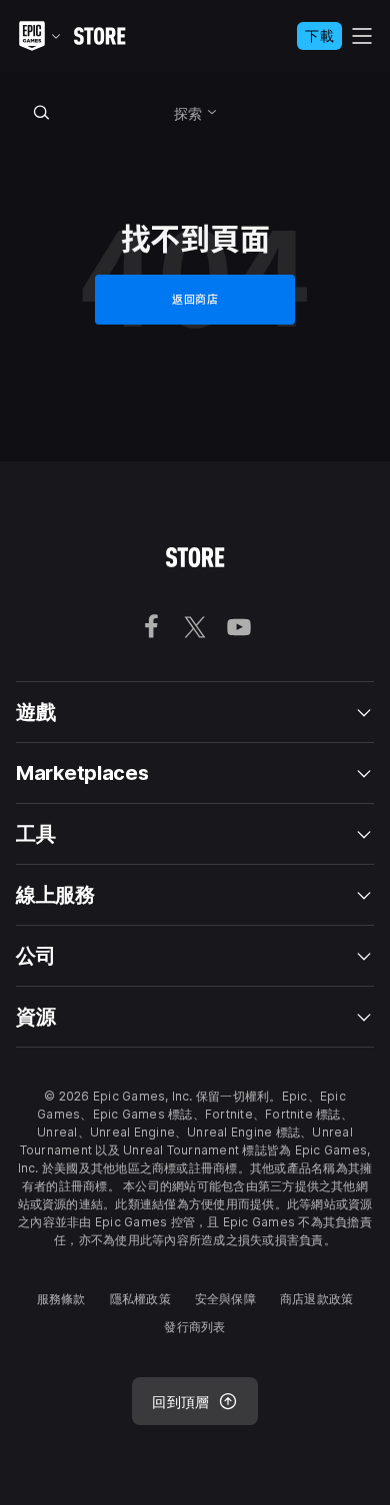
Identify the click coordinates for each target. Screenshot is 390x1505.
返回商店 (195, 299)
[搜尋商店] (42, 112)
